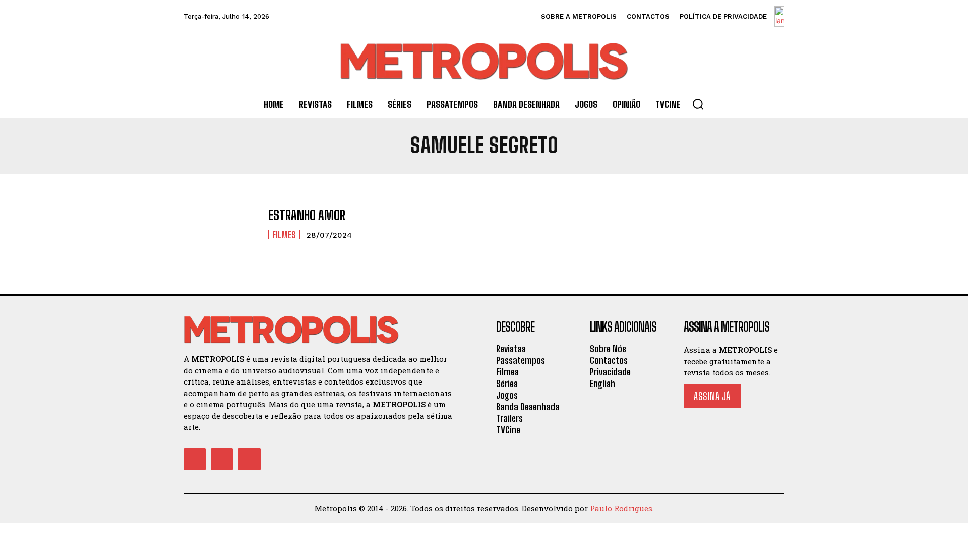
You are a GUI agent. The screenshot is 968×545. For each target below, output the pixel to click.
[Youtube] (249, 459)
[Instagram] (222, 459)
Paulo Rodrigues (621, 508)
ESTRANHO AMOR (306, 215)
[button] (698, 104)
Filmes (284, 234)
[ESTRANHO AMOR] (221, 224)
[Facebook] (195, 459)
